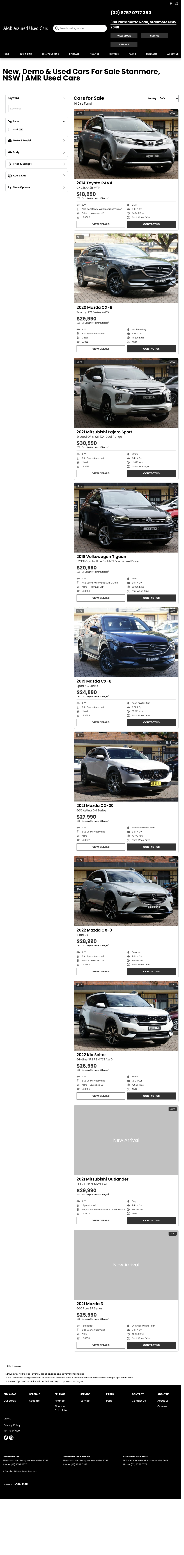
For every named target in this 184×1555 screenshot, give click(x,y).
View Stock (124, 35)
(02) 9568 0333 (79, 1464)
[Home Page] (25, 28)
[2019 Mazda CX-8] (126, 642)
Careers (162, 1406)
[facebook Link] (171, 3)
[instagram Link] (176, 3)
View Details (101, 224)
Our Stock (10, 1401)
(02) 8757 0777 (19, 1464)
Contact (151, 53)
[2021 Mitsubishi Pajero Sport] (126, 393)
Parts (132, 53)
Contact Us (151, 224)
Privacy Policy (12, 1425)
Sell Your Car (50, 53)
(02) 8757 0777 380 (131, 13)
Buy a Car (26, 53)
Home (6, 53)
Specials (74, 53)
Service (154, 35)
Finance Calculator (61, 1408)
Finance (124, 44)
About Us (172, 53)
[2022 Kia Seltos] (126, 1016)
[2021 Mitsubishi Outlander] (126, 1140)
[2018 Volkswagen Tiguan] (126, 518)
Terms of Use (12, 1430)
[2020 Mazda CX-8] (126, 268)
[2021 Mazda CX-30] (126, 767)
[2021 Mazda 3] (126, 1265)
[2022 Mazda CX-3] (126, 891)
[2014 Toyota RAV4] (126, 144)
